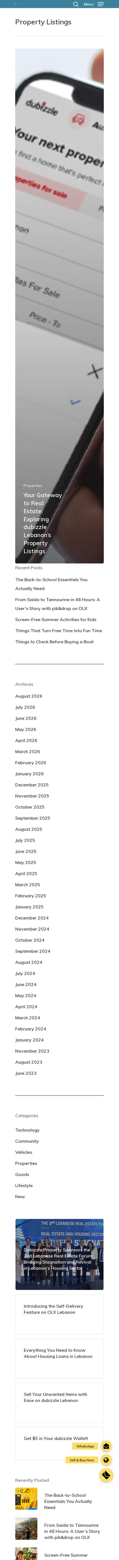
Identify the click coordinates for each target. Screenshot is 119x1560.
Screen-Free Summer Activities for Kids (55, 619)
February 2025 (30, 895)
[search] (76, 4)
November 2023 (32, 1051)
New (20, 1196)
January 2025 (29, 906)
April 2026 (26, 740)
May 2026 (25, 729)
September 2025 (32, 818)
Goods (22, 1174)
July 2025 (25, 840)
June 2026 (26, 718)
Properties (33, 485)
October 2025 (30, 807)
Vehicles (23, 1152)
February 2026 (30, 762)
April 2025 (26, 873)
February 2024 (30, 1028)
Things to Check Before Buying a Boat (54, 641)
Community (27, 1141)
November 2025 (32, 796)
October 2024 (30, 940)
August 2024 (28, 962)
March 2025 (27, 884)
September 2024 (32, 951)
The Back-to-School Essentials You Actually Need (51, 584)
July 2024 (25, 973)
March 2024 (27, 1017)
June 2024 (26, 984)
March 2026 (27, 751)
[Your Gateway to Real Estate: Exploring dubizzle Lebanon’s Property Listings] (59, 306)
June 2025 (26, 851)
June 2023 (26, 1073)
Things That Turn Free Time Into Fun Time (58, 630)
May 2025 (25, 862)
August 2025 (28, 829)
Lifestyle (24, 1185)
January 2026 (29, 773)
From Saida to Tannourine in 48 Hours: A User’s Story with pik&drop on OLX (57, 604)
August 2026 (28, 696)
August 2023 (28, 1062)
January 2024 (29, 1040)
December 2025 (32, 784)
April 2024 (26, 1006)
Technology (27, 1130)
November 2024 (32, 929)
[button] (106, 1475)
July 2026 (25, 707)
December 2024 (32, 918)
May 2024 (25, 995)
